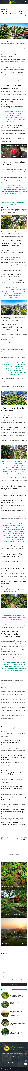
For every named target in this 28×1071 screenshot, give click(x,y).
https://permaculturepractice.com (14, 854)
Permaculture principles (17, 822)
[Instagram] (8, 1062)
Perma (6, 15)
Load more (13, 1038)
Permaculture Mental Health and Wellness (13, 912)
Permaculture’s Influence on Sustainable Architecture (6, 839)
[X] (23, 1062)
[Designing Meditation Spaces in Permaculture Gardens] (5, 1032)
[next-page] (4, 948)
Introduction (7, 6)
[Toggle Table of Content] (17, 80)
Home (2, 6)
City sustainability (8, 822)
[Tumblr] (19, 1062)
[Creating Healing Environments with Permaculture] (14, 904)
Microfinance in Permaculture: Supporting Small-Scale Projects (14, 887)
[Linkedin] (12, 1062)
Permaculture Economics (14, 884)
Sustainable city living (6, 824)
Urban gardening (14, 824)
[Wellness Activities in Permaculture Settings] (5, 1023)
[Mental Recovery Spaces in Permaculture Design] (14, 932)
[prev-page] (2, 948)
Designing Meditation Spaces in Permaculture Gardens (16, 1033)
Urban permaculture (22, 824)
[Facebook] (5, 1062)
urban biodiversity (17, 414)
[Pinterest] (15, 1062)
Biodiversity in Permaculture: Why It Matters (21, 839)
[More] (17, 20)
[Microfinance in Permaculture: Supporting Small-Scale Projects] (14, 876)
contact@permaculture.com (16, 1059)
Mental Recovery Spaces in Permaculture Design (14, 943)
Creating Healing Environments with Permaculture (14, 915)
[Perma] (2, 16)
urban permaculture (17, 559)
